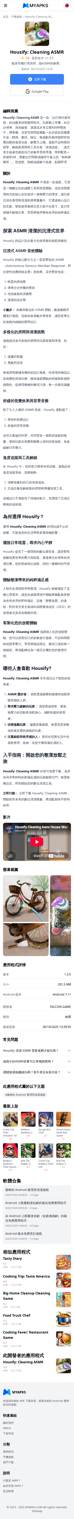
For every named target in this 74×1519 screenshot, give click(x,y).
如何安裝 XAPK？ (13, 1486)
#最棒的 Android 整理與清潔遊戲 (25, 1094)
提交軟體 (8, 1491)
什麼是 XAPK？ (12, 1480)
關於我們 (8, 1423)
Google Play (40, 91)
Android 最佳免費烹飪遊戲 (23, 1233)
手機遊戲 (16, 16)
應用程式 (8, 1451)
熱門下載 (8, 1462)
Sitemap (37, 1511)
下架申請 (8, 1433)
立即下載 (40, 79)
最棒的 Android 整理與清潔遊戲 (27, 1190)
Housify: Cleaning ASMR (39, 16)
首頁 (5, 16)
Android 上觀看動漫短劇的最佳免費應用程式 (35, 1203)
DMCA (7, 1428)
